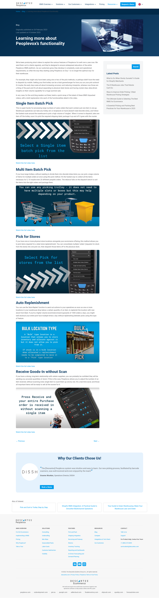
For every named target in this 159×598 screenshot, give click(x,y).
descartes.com (65, 575)
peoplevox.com (25, 592)
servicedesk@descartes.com (130, 546)
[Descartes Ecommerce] (79, 583)
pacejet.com (63, 592)
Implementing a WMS (22, 535)
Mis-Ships (45, 539)
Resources (112, 4)
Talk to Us (124, 532)
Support (123, 535)
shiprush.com (106, 592)
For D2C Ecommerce (22, 532)
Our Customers (74, 4)
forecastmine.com (133, 592)
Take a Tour (19, 546)
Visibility (44, 554)
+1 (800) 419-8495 (126, 543)
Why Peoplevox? (21, 543)
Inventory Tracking (74, 546)
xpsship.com (118, 592)
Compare (97, 535)
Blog (96, 532)
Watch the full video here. (25, 163)
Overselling (45, 532)
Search (136, 67)
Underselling (46, 535)
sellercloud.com (76, 592)
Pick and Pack (72, 532)
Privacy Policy (75, 575)
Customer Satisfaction (49, 550)
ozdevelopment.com (41, 592)
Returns (70, 543)
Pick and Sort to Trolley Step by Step (34, 507)
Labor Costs (45, 546)
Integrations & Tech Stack (102, 539)
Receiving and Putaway (75, 539)
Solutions (59, 4)
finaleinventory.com (91, 592)
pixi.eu (53, 592)
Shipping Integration (74, 535)
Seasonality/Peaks (48, 543)
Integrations (89, 4)
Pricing (101, 4)
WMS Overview (45, 4)
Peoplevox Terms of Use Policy (89, 575)
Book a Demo (47, 487)
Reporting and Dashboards (76, 550)
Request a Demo (128, 4)
